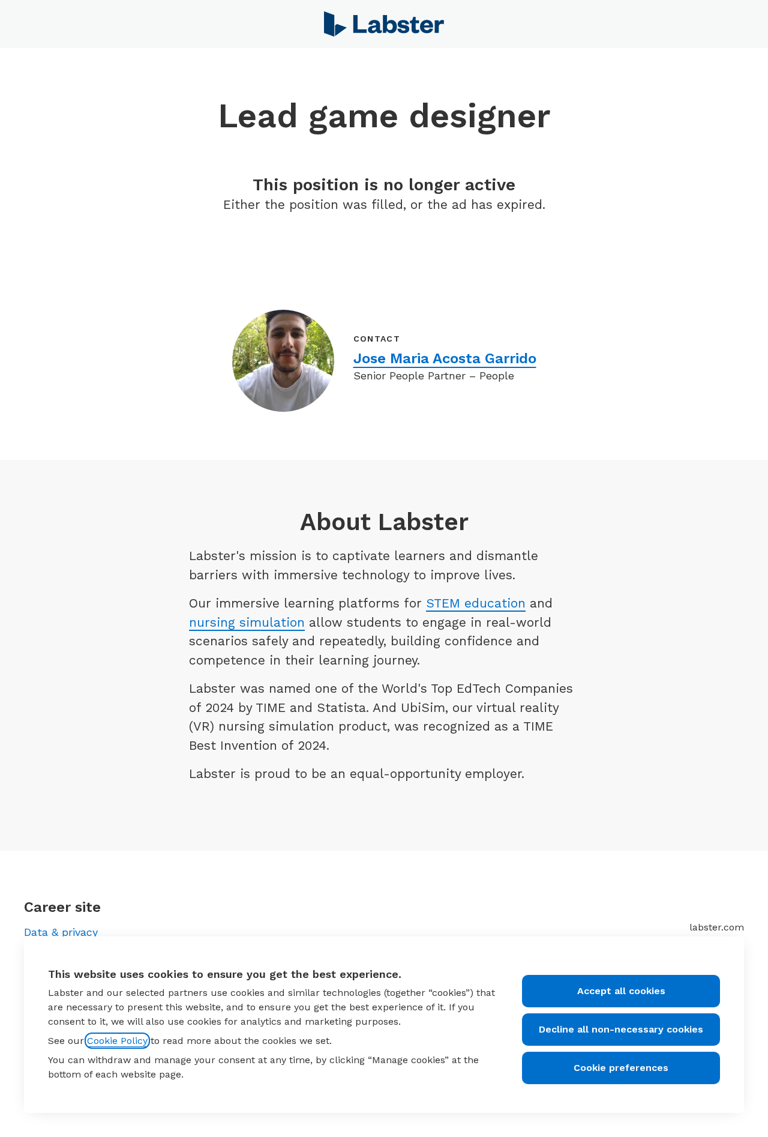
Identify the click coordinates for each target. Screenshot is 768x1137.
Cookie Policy (117, 1040)
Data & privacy (61, 932)
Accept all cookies (621, 991)
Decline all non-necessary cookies (621, 1029)
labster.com (716, 927)
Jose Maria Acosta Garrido (444, 358)
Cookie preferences (621, 1067)
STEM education (476, 603)
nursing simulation (247, 622)
